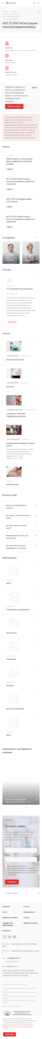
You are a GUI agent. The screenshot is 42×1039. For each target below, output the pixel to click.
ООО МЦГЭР (30, 868)
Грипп (8, 735)
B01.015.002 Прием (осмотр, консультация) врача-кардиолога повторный (20, 181)
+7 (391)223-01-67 (13, 958)
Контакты (6, 931)
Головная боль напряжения (18, 610)
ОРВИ (8, 583)
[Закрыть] (40, 1017)
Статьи (26, 917)
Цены (4, 912)
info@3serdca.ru (12, 966)
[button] (36, 237)
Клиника (6, 906)
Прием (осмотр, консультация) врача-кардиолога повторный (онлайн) (19, 161)
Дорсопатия (11, 633)
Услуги (26, 906)
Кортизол (10, 387)
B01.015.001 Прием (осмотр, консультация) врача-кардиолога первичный (20, 219)
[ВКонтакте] (5, 937)
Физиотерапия (12, 484)
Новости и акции (30, 923)
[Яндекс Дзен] (14, 937)
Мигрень (10, 685)
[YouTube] (10, 937)
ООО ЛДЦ (12, 870)
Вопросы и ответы (10, 917)
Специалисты (29, 912)
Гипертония (11, 659)
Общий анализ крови (15, 360)
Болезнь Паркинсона (15, 709)
